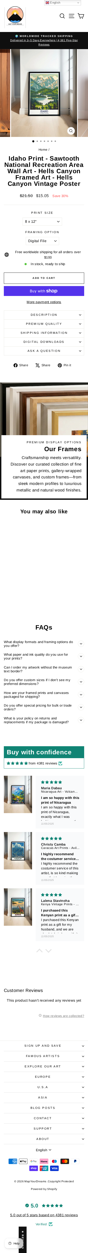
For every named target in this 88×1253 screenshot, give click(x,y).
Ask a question (44, 350)
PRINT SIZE (42, 212)
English (54, 2)
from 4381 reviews (43, 763)
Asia (42, 1097)
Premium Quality (44, 323)
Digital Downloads (44, 341)
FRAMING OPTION (42, 232)
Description (44, 314)
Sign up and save (43, 1045)
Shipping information (44, 332)
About (42, 1139)
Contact (43, 1118)
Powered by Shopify (44, 1189)
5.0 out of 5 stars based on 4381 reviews (44, 1215)
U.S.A (42, 1087)
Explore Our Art (43, 1066)
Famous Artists (43, 1056)
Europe (43, 1076)
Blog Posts (43, 1108)
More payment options (44, 302)
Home (43, 149)
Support (43, 1128)
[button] (39, 952)
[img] (17, 763)
